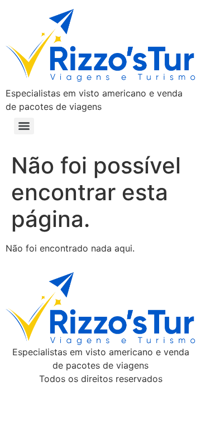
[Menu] (24, 126)
